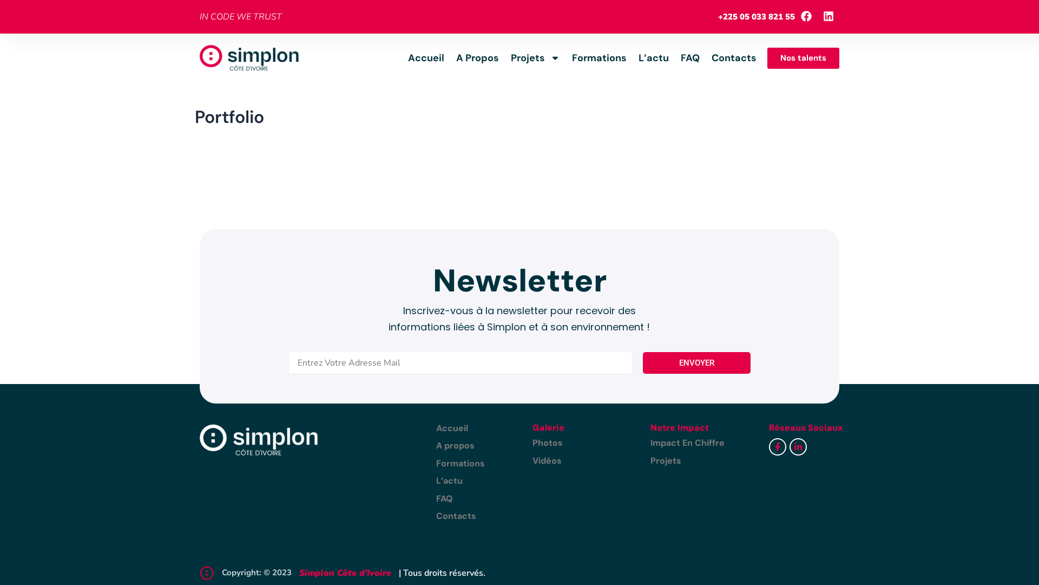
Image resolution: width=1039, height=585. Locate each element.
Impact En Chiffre (687, 442)
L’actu (654, 57)
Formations (599, 57)
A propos (477, 57)
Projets (528, 57)
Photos (547, 442)
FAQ (690, 57)
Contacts (734, 57)
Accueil (426, 57)
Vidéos (547, 460)
